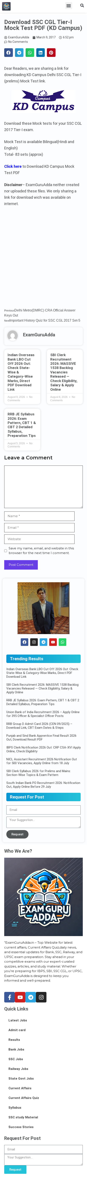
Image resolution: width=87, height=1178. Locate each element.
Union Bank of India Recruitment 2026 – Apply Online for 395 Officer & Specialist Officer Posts (43, 714)
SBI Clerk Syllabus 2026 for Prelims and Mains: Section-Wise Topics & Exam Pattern (38, 773)
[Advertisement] (43, 260)
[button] (68, 5)
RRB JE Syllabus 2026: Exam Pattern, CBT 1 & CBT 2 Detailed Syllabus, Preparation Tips (22, 425)
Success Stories (21, 1127)
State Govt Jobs (21, 1078)
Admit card (17, 1030)
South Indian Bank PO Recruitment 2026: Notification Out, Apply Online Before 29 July (43, 785)
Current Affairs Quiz (23, 1098)
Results (14, 1040)
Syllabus (14, 1108)
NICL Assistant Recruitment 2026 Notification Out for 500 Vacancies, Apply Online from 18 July (41, 761)
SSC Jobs (15, 1059)
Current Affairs (19, 1088)
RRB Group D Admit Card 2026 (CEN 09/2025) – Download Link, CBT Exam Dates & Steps (39, 726)
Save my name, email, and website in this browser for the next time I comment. (41, 550)
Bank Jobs (16, 1049)
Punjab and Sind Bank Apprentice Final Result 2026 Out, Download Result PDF (41, 737)
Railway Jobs (18, 1069)
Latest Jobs (17, 1020)
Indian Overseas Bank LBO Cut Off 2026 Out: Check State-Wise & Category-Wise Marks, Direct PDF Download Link (42, 673)
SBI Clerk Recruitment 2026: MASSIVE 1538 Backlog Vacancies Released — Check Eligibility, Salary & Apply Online (63, 372)
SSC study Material (23, 1117)
